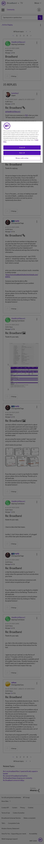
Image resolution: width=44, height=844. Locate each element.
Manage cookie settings (22, 158)
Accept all (22, 147)
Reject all (22, 152)
